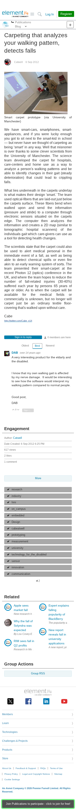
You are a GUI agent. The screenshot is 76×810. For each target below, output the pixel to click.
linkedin (46, 701)
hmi (14, 502)
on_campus (19, 508)
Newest (50, 345)
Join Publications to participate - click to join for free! (38, 803)
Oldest (25, 345)
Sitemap (58, 774)
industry (16, 496)
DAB (15, 352)
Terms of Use (56, 768)
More (12, 22)
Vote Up (13, 410)
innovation (18, 567)
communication (21, 574)
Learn (5, 723)
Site (32, 14)
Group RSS (38, 673)
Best (37, 345)
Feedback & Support (26, 768)
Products (7, 750)
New (70, 24)
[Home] (15, 14)
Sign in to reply (23, 337)
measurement (20, 541)
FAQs (43, 768)
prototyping (18, 534)
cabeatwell (18, 528)
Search (39, 14)
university (17, 548)
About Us (6, 768)
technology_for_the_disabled (29, 554)
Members (7, 714)
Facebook (28, 701)
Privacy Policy (11, 774)
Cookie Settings (12, 779)
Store (5, 758)
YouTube (64, 701)
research (17, 489)
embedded (18, 515)
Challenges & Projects (15, 741)
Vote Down (18, 410)
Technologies (10, 732)
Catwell (18, 62)
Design (16, 522)
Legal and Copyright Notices (36, 774)
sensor (16, 561)
